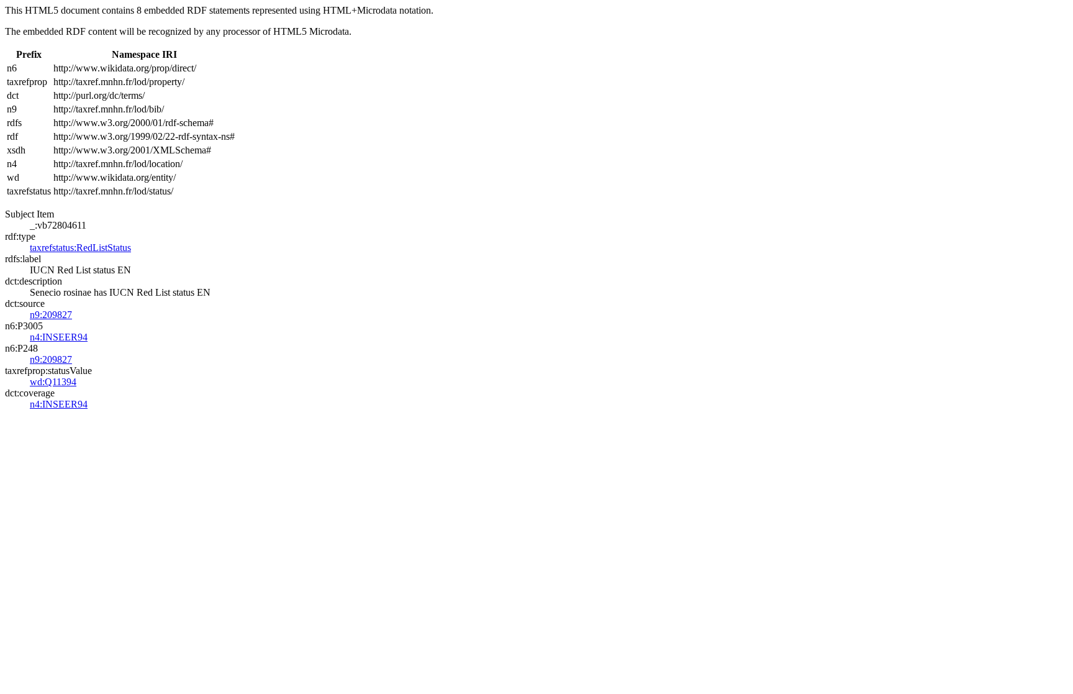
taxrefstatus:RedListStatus (80, 247)
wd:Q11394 (53, 382)
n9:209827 (51, 314)
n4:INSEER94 (59, 337)
